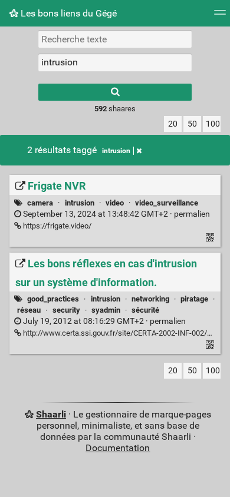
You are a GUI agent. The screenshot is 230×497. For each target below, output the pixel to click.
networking (150, 298)
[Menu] (220, 16)
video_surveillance (166, 202)
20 (173, 124)
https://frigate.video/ (56, 225)
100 (213, 124)
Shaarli (51, 414)
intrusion (116, 151)
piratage (194, 298)
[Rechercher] (115, 92)
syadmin (105, 310)
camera (40, 202)
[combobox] (115, 62)
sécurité (145, 310)
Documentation (118, 447)
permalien (115, 214)
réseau (29, 310)
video (115, 202)
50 (192, 124)
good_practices (53, 298)
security (66, 310)
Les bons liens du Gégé (67, 13)
